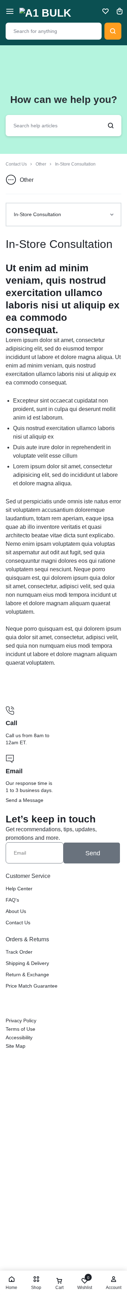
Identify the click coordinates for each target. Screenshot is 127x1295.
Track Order (19, 952)
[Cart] (119, 11)
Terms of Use (20, 1029)
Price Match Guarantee (32, 986)
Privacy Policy (21, 1020)
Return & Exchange (27, 974)
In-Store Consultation (59, 244)
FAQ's (12, 900)
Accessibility (19, 1037)
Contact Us (18, 922)
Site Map (15, 1046)
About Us (16, 911)
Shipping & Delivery (27, 963)
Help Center (19, 888)
